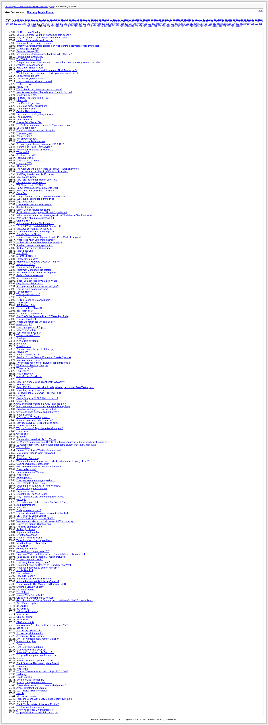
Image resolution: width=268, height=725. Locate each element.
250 (98, 26)
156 (230, 22)
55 (152, 19)
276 (197, 26)
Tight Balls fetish (25, 201)
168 (19, 24)
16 (45, 19)
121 (96, 22)
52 (144, 19)
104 (33, 22)
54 (149, 19)
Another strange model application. (34, 245)
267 (163, 26)
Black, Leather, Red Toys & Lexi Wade (36, 280)
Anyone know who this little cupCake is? (37, 581)
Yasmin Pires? (24, 136)
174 (42, 24)
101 (22, 22)
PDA (261, 10)
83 (229, 19)
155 (226, 22)
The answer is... (24, 116)
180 (65, 24)
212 (187, 24)
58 (160, 19)
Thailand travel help (26, 319)
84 (231, 19)
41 (114, 19)
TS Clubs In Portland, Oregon (32, 365)
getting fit (21, 499)
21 (59, 19)
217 (206, 24)
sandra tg (21, 395)
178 (57, 24)
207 (168, 24)
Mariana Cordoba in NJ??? (30, 360)
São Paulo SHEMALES (28, 95)
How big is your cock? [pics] (31, 327)
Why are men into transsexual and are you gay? (41, 37)
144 (184, 22)
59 (163, 19)
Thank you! (22, 302)
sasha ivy (21, 674)
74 (204, 19)
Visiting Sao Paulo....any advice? (34, 147)
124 (108, 22)
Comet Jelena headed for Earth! (33, 209)
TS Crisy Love (24, 84)
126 (115, 22)
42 (116, 19)
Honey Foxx (22, 86)
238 (52, 26)
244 (75, 26)
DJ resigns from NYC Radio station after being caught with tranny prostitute (56, 444)
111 (59, 22)
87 (239, 19)
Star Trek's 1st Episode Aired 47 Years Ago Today (42, 316)
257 (125, 26)
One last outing (24, 617)
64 (177, 19)
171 (30, 24)
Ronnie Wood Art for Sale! (30, 595)
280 (213, 26)
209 (176, 24)
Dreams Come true (26, 589)
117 (81, 22)
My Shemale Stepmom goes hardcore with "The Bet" (44, 54)
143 (180, 22)
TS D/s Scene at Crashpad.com (33, 300)
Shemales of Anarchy (27, 458)
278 (205, 26)
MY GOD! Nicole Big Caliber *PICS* (35, 518)
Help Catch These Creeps (30, 67)
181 (69, 24)
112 (63, 22)
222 (226, 24)
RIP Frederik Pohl (25, 305)
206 (164, 24)
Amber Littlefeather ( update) (31, 688)
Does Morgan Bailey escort (30, 141)
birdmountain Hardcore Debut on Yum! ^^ (37, 261)
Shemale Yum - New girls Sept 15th (35, 652)
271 (178, 26)
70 (193, 19)
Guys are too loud (25, 491)
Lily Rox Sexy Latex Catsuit (31, 515)
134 (146, 22)
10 (29, 19)
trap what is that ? (25, 264)
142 (176, 22)
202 (149, 24)
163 (257, 22)
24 (67, 19)
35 (97, 19)
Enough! (20, 455)
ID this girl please (25, 529)
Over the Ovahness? (27, 535)
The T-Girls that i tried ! (28, 59)
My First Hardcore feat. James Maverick (37, 638)
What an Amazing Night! (29, 537)
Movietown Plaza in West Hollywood (35, 453)
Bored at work (23, 346)
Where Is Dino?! (24, 368)
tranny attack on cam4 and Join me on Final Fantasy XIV (46, 70)
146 (192, 22)
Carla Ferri (21, 193)
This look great (24, 133)
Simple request (24, 701)
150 (207, 22)
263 (148, 26)
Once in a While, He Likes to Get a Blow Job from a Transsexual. (51, 554)
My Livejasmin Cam (26, 278)
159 (242, 22)
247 (86, 26)
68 (188, 19)
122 (100, 22)
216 (203, 24)
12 (34, 19)
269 (171, 26)
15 (43, 19)
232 (28, 26)
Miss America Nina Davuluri (31, 649)
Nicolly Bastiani (24, 570)
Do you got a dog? (26, 127)
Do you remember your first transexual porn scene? (43, 35)
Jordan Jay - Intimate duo (29, 633)
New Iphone (22, 614)
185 (84, 24)
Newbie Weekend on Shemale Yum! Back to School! (44, 92)
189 (99, 24)
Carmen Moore (24, 573)
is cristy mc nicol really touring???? (35, 231)
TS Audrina (22, 545)
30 (84, 19)
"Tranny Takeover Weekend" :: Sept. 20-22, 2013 (42, 671)
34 (95, 19)
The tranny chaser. (26, 108)
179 (61, 24)
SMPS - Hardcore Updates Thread (34, 660)
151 (211, 22)
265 (155, 26)
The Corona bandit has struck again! (35, 130)
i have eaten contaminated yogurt (34, 204)
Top (52, 6)
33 (92, 19)
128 (123, 22)
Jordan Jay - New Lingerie (30, 636)
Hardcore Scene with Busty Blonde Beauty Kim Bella (44, 698)
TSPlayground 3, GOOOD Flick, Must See (38, 392)
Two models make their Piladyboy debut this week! (43, 362)
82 (226, 19)
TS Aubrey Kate (24, 119)
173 (38, 24)
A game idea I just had (28, 532)
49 (136, 19)
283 (224, 26)
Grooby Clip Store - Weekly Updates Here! (38, 450)
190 (103, 24)
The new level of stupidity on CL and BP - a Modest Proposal (48, 237)
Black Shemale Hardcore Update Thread (37, 663)
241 (63, 26)
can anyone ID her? (26, 138)
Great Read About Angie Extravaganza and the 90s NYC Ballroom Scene (54, 600)
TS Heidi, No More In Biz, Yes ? (33, 97)
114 (70, 22)
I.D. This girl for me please (30, 707)
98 (12, 22)
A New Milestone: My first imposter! (35, 709)
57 (157, 19)
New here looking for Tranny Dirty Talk (36, 179)
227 (245, 24)
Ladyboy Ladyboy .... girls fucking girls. (37, 423)
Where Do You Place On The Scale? (35, 321)
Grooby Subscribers (26, 548)
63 (174, 19)
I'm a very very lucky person (31, 182)
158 (238, 22)
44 (122, 19)
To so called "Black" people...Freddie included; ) (41, 556)
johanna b (21, 100)
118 (85, 22)
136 (154, 22)
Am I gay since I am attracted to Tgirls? (37, 286)
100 (18, 22)
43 (119, 19)
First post (21, 507)
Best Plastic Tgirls (26, 603)
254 (113, 26)
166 (11, 24)
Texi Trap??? (23, 371)
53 (146, 19)
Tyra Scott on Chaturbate (29, 647)
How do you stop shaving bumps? (34, 81)
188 (96, 24)
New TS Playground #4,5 (29, 78)
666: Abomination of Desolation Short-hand (38, 466)
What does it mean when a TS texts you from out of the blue (48, 73)
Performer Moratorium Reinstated (33, 270)
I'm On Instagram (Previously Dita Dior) (37, 188)
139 (165, 22)
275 (194, 26)
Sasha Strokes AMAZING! (30, 308)
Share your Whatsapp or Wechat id (34, 149)
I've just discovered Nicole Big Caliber (36, 439)
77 (212, 19)
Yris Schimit (22, 592)
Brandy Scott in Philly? (28, 234)
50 (138, 19)
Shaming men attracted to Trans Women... (38, 485)
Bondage (21, 338)
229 (252, 24)
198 (134, 24)
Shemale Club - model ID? (30, 679)
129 (127, 22)
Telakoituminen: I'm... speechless (34, 540)
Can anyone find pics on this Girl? (34, 229)
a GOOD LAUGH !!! (26, 256)
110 (56, 22)
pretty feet (21, 343)
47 (130, 19)
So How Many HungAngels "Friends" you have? (41, 212)
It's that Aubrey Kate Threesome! (33, 248)
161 (249, 22)
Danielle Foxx (23, 644)
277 (201, 26)
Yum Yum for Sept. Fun (28, 332)
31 (86, 19)
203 (153, 24)
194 (119, 24)
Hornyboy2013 (24, 163)
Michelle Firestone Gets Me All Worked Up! (39, 242)
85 (234, 19)
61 (168, 19)
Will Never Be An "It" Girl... (30, 185)
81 (223, 19)
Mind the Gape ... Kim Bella (31, 543)
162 (253, 22)
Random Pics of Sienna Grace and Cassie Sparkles (43, 357)
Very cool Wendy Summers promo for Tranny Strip (43, 406)
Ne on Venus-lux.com (27, 76)
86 (237, 19)
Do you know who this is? (29, 559)
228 (248, 24)
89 (245, 19)
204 (157, 24)
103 (29, 22)
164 (261, 22)
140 (169, 22)
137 (157, 22)
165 (7, 24)
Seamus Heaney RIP (27, 51)
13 (37, 19)
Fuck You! (21, 297)
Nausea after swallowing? (29, 56)
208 (172, 24)
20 (56, 19)
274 (190, 26)
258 (129, 26)
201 (145, 24)
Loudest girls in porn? (27, 48)
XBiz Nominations (25, 504)
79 (218, 19)
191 (107, 24)
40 (111, 19)
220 (218, 24)
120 (92, 22)
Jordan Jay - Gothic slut (29, 630)
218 (210, 24)
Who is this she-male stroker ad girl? (35, 218)
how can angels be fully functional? (34, 420)
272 (182, 26)
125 (111, 22)
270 (174, 26)
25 (70, 19)
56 (155, 19)
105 (37, 22)
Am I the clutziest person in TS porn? (36, 272)
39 (108, 19)
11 (32, 19)
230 (256, 24)
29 (81, 19)
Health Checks (24, 677)
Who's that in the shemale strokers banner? (39, 89)
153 (219, 22)
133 (142, 22)
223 (229, 24)
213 (191, 24)
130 (131, 22)
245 (79, 26)
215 (199, 24)
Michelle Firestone (26, 425)
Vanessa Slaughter (26, 641)
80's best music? (25, 207)
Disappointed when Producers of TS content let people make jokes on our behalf (58, 62)
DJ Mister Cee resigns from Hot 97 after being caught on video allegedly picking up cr (61, 442)
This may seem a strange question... (35, 480)
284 (228, 26)
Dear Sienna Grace (26, 177)
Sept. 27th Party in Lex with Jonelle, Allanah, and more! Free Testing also (55, 387)
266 (159, 26)
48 (133, 19)
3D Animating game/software (31, 488)
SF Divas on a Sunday (28, 32)
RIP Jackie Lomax (26, 696)
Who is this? (23, 447)
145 (188, 22)
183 (76, 24)
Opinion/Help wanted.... (28, 111)
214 (195, 24)
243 (71, 26)
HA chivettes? (23, 384)
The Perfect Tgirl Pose (28, 103)
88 (242, 19)
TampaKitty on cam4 (27, 259)
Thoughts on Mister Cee (29, 526)
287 (240, 26)
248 (90, 26)
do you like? (22, 606)
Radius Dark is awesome (29, 275)
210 (180, 24)
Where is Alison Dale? (28, 335)
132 (138, 22)
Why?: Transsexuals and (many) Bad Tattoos (40, 496)
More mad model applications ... (33, 106)
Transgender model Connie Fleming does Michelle (42, 513)
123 (104, 22)
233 (32, 26)
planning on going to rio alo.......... (34, 682)
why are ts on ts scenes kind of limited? (37, 412)
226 (241, 24)
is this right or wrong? (27, 341)
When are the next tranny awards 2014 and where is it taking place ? (52, 461)
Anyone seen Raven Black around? (35, 223)
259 (132, 26)
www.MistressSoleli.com (29, 376)
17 (48, 19)
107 (44, 22)
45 (125, 19)
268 (167, 26)
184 (80, 24)
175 (46, 24)
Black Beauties (24, 414)
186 (88, 24)
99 (15, 22)
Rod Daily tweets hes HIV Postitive (35, 174)
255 (117, 26)
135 (150, 22)
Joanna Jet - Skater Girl (29, 122)
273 (186, 26)
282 (220, 26)
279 (209, 26)
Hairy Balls (22, 431)
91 (250, 19)
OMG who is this (25, 622)
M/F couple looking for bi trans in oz (35, 198)
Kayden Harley (24, 291)
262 (144, 26)
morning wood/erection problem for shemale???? (41, 625)
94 (259, 19)
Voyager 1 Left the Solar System (33, 578)
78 (215, 19)
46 (127, 19)
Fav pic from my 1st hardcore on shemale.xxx (40, 196)
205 (161, 24)
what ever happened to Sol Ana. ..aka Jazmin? (41, 403)
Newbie (20, 693)
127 (119, 22)
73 (201, 19)
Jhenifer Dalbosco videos (29, 65)
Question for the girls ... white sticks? (36, 409)
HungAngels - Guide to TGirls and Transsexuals (26, 6)
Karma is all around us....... (30, 160)
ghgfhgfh (21, 436)
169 (23, 24)
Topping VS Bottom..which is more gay (37, 712)
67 (185, 19)
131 (134, 22)
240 (60, 26)
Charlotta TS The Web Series (31, 494)
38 (105, 19)
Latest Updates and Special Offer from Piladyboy (42, 171)
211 (183, 24)
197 (130, 24)
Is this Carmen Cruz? (27, 354)
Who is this (22, 668)
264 (152, 26)
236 (44, 26)
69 (190, 19)
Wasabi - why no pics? (28, 294)
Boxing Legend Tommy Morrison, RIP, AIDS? (40, 144)
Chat (18, 379)
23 (64, 19)
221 (222, 24)
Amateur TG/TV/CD (26, 155)
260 (136, 26)
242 (67, 26)
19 (54, 19)
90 (248, 19)
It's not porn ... (24, 477)
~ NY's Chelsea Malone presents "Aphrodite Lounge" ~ (45, 125)
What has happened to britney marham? (37, 567)
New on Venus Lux (26, 330)
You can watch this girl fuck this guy (35, 349)
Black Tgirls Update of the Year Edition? (37, 704)
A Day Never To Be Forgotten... (33, 417)
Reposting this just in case (30, 390)
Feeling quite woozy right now (32, 289)
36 (100, 19)
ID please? (22, 166)
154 (222, 22)
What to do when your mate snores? (35, 239)
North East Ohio (24, 250)
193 (115, 24)
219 (214, 24)
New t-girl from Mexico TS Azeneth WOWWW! (40, 382)
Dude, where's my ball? (28, 510)
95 (261, 19)
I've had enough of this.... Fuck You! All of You (40, 502)
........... (20, 658)
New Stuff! (22, 253)
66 (182, 19)
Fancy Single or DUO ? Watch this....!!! (37, 398)
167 (15, 24)
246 (83, 26)
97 (9, 22)
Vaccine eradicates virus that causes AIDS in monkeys (45, 521)
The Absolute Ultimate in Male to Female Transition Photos (47, 168)
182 (73, 24)
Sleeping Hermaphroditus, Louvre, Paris (37, 655)
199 (138, 24)
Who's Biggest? (24, 373)
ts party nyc (22, 666)
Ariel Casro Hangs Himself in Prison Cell (37, 190)
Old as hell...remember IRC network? (35, 597)
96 (6, 22)
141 (173, 22)
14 (40, 19)
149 (203, 22)
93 (256, 19)
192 (111, 24)
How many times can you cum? (33, 562)
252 (106, 26)
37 (103, 19)
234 (36, 26)
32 (89, 19)
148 (199, 22)
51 (141, 19)
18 (51, 19)
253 (109, 26)
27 (75, 19)
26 (73, 19)
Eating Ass (22, 627)
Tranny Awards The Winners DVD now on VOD (41, 584)
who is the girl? (24, 324)
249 (94, 26)
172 (34, 24)
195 (122, 24)
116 (77, 22)
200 (141, 24)
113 (67, 22)
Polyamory (22, 351)
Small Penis (22, 619)
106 (41, 22)
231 (260, 24)
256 (121, 26)
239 (56, 26)
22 (62, 19)
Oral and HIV (23, 220)
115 (74, 22)
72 (198, 19)
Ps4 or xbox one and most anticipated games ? (41, 685)
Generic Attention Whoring (30, 472)
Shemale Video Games (28, 267)
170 (27, 24)
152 (215, 22)
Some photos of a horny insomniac (34, 43)
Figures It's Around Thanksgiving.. (34, 524)
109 (52, 22)
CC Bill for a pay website (29, 313)
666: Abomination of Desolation (32, 464)
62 (171, 19)
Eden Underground (26, 469)
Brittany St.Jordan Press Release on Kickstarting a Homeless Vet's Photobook (58, 45)
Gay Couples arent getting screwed (34, 114)
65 (179, 19)
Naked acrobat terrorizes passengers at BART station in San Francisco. (54, 215)
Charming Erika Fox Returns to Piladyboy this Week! (44, 565)
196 (126, 24)
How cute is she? (25, 576)
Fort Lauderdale (24, 157)
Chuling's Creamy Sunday (30, 586)
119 (88, 22)
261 (140, 26)
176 (50, 24)
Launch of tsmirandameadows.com (34, 40)
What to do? (22, 152)
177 (53, 24)
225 (237, 24)
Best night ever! (24, 310)
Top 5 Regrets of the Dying (30, 483)
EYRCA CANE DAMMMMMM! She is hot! (38, 226)
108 (48, 22)
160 (245, 22)
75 (207, 19)
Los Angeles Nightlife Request (32, 690)
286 (236, 26)
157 (234, 22)
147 (196, 22)
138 (161, 22)
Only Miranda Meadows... (29, 283)
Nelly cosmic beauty (27, 611)
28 (78, 19)
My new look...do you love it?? (32, 551)
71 (196, 19)
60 (166, 19)
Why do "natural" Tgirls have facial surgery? (39, 428)
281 (217, 26)
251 (102, 26)
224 (233, 24)
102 (25, 22)
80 (220, 19)
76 (209, 19)
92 (253, 19)
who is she (22, 401)
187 (92, 24)
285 (232, 26)
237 (48, 26)
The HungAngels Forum (40, 12)
